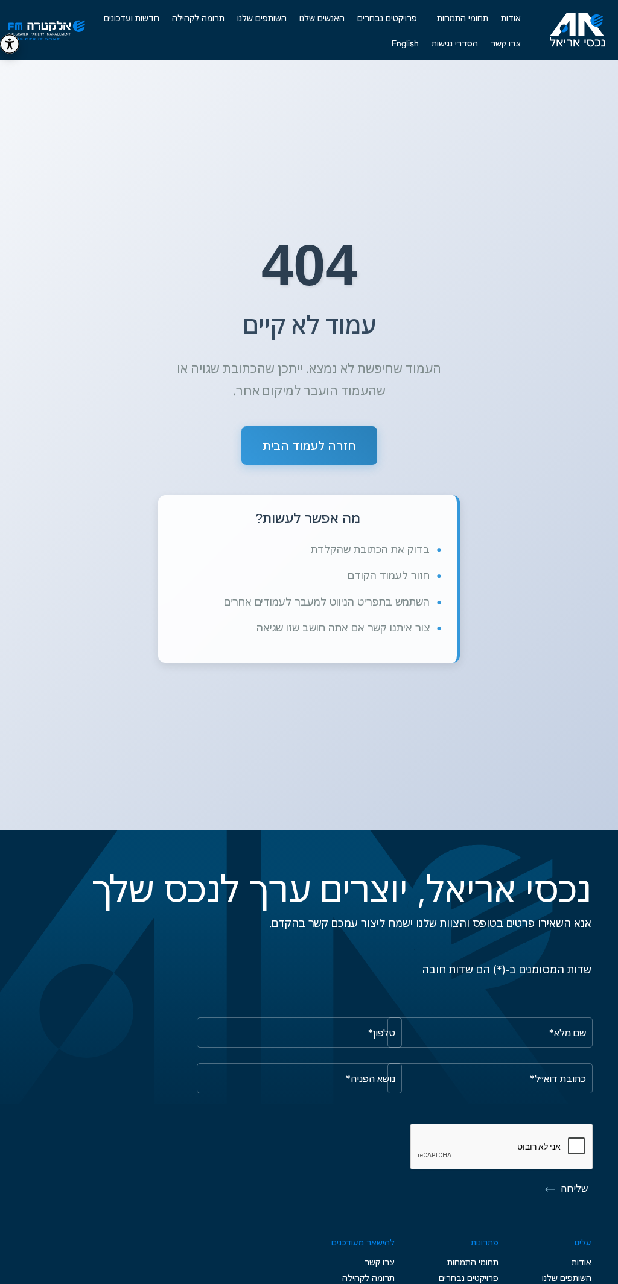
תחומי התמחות (473, 1262)
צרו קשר (506, 43)
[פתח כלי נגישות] (9, 44)
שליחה (574, 1188)
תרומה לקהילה (198, 18)
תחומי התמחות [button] (462, 18)
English (405, 43)
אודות (511, 18)
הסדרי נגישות (455, 43)
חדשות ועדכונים (131, 18)
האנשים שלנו (322, 18)
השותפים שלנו (262, 18)
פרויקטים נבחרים (387, 18)
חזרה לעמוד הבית (309, 445)
